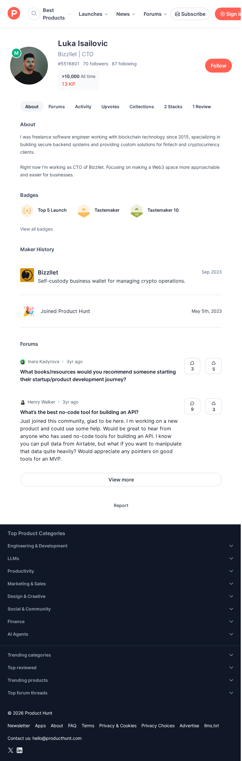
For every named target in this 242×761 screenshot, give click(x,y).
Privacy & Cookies (117, 725)
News (123, 14)
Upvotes (110, 106)
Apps (40, 725)
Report (121, 505)
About (31, 106)
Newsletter (19, 725)
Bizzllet (48, 272)
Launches (90, 14)
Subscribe (193, 14)
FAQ (72, 725)
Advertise (189, 725)
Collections (142, 106)
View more (121, 479)
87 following (124, 63)
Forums (153, 14)
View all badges (36, 229)
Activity (83, 106)
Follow (218, 65)
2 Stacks (173, 106)
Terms (88, 725)
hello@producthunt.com (57, 738)
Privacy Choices (158, 725)
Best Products (54, 14)
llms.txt (211, 725)
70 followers (95, 63)
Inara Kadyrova (43, 361)
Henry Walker (41, 401)
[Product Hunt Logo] (14, 14)
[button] (22, 361)
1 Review (202, 106)
